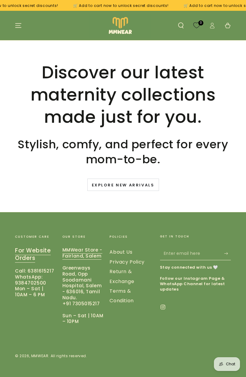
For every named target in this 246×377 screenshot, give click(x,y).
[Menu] (18, 25)
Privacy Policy (127, 261)
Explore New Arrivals (123, 185)
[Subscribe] (227, 253)
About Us (121, 252)
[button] (181, 25)
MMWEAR (40, 355)
